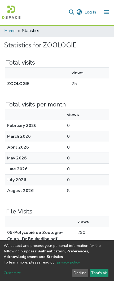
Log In (91, 12)
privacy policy (68, 262)
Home (10, 31)
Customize (12, 272)
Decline (80, 272)
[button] (79, 12)
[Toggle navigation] (106, 12)
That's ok (99, 272)
